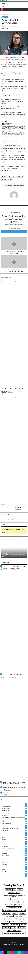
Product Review (5, 846)
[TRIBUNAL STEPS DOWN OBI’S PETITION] (21, 334)
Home (3, 14)
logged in (9, 519)
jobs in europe (5, 866)
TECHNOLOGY (5, 810)
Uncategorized (5, 803)
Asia (3, 857)
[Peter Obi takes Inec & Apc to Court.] (7, 450)
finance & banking (6, 813)
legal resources (5, 855)
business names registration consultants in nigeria (13, 817)
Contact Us (21, 944)
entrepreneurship (6, 808)
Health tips (4, 864)
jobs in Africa (5, 844)
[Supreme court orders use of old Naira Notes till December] (21, 450)
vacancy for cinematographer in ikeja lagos (12, 873)
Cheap (3, 869)
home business (5, 835)
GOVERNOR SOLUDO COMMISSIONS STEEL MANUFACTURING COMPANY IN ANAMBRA (7, 390)
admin (4, 26)
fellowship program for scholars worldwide (13, 793)
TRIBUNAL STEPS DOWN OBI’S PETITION (20, 389)
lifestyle (4, 837)
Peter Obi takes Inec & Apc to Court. (6, 505)
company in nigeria (6, 823)
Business (4, 839)
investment (5, 815)
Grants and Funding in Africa (8, 841)
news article (8, 14)
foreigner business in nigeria (8, 848)
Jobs (12, 944)
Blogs (9, 944)
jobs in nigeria (5, 832)
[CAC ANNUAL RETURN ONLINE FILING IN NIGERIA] (5, 619)
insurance (4, 860)
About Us (16, 944)
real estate (4, 862)
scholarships (5, 830)
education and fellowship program (10, 828)
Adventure (4, 853)
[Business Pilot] (7, 5)
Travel (3, 821)
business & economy (7, 806)
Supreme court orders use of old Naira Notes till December (20, 506)
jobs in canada (5, 876)
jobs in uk (4, 871)
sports (3, 851)
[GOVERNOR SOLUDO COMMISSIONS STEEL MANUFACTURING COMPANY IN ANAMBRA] (7, 334)
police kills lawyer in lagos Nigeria (14, 185)
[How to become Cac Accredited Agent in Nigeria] (5, 727)
